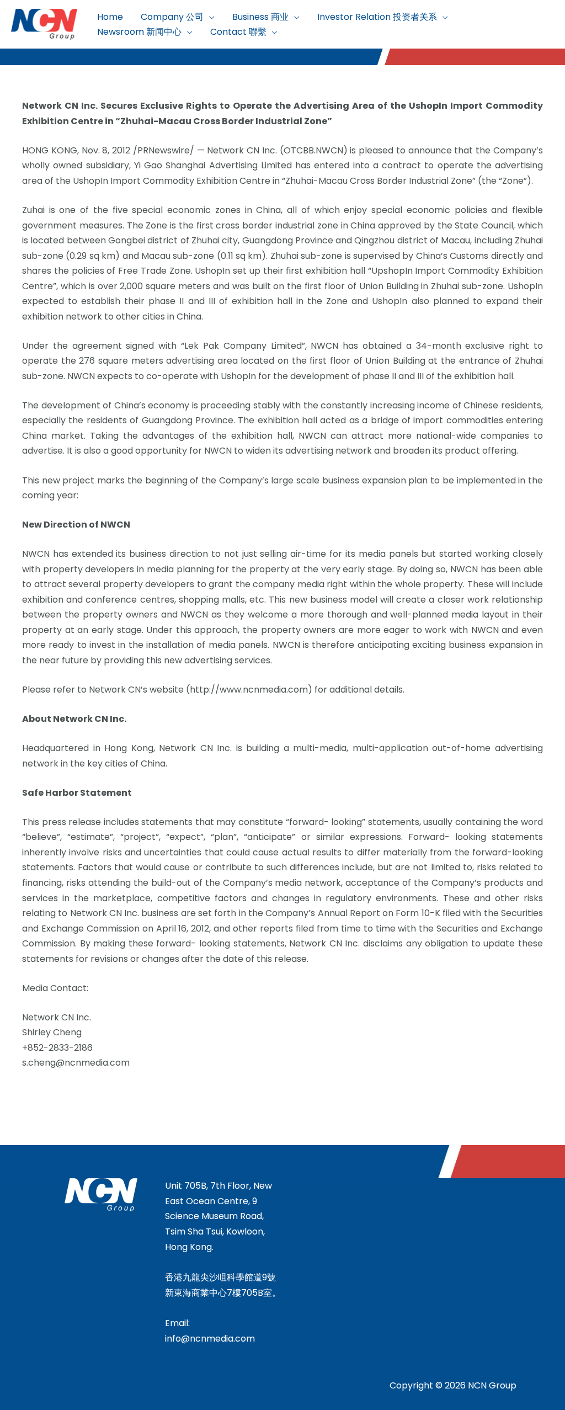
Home (110, 16)
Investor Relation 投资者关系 (377, 16)
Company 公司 (172, 16)
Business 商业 (260, 16)
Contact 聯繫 (238, 31)
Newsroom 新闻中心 (139, 31)
